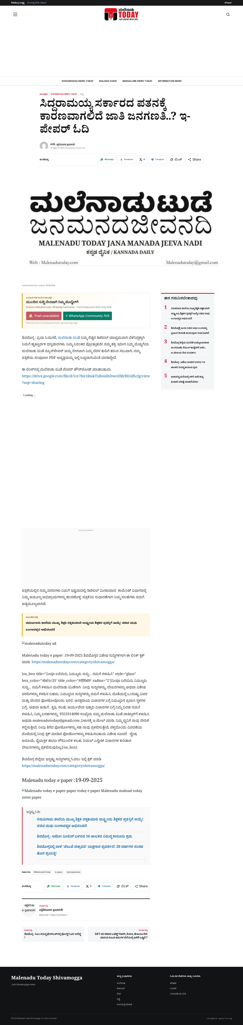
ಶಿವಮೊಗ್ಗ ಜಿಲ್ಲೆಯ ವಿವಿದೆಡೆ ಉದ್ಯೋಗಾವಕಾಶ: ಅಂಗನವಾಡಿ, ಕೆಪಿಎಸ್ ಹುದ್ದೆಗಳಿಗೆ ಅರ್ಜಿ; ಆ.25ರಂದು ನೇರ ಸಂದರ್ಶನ (190, 347)
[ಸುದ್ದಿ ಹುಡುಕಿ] (228, 14)
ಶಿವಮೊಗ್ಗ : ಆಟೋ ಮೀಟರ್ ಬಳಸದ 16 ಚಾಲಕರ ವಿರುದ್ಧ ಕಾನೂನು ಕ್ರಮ (84, 837)
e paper (58, 872)
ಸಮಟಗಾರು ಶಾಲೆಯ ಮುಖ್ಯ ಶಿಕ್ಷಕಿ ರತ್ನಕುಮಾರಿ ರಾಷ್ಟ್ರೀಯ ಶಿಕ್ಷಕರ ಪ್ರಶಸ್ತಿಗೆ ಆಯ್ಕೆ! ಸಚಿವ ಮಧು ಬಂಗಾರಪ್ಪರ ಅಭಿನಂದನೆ (190, 313)
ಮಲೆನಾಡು (121, 983)
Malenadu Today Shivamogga (46, 979)
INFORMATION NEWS (170, 81)
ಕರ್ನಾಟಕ (121, 988)
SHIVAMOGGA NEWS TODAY (77, 81)
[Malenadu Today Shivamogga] (121, 14)
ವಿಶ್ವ (118, 999)
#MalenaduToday (42, 872)
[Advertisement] (121, 50)
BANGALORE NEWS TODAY (137, 81)
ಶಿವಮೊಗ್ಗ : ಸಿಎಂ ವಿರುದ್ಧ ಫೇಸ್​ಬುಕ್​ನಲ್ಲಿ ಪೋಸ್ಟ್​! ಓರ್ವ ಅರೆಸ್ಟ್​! (52, 934)
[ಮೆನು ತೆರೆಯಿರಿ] (15, 14)
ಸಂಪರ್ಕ (173, 988)
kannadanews (73, 872)
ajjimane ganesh (65, 144)
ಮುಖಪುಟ (44, 94)
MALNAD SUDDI (108, 81)
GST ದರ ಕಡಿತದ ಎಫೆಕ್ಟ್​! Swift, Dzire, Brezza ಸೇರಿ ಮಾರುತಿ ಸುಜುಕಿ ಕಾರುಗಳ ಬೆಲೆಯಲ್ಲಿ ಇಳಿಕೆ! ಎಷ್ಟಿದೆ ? (121, 934)
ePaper (228, 3)
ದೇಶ (119, 994)
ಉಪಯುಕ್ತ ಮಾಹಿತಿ (124, 1004)
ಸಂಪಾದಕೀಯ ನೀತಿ (178, 994)
